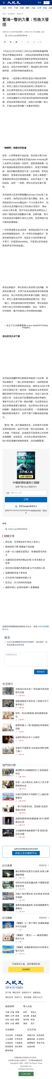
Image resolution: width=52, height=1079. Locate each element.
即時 (10, 8)
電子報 (8, 993)
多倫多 (34, 1016)
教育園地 (9, 1047)
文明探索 (18, 1035)
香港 (45, 8)
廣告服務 (27, 997)
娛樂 (17, 1020)
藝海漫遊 (9, 1050)
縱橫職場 (31, 1043)
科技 (7, 1020)
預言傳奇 (18, 1047)
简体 (39, 3)
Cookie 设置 (26, 1074)
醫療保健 (31, 1039)
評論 (33, 8)
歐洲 (33, 1020)
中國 (16, 8)
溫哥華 (26, 1020)
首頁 (4, 8)
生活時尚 (11, 14)
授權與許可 (26, 993)
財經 (12, 1020)
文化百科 (9, 1035)
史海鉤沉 (9, 1043)
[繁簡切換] (39, 42)
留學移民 (40, 1035)
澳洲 (25, 1023)
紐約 (25, 1012)
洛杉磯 (26, 1016)
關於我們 (16, 993)
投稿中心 (18, 997)
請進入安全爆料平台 (26, 853)
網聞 (17, 1023)
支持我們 (26, 969)
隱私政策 (9, 997)
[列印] (28, 42)
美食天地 (40, 1043)
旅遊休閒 (31, 1047)
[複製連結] (22, 42)
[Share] (16, 695)
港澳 (17, 1016)
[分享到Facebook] (4, 42)
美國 (22, 8)
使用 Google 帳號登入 (28, 506)
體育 (7, 1023)
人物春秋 (18, 1043)
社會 (12, 1023)
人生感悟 (9, 1039)
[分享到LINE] (10, 42)
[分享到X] (16, 42)
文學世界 (18, 1039)
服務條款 (37, 993)
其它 (33, 1023)
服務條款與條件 (36, 510)
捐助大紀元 (38, 997)
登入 (46, 2)
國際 (28, 8)
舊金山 (34, 1012)
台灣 (39, 8)
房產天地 (31, 1035)
